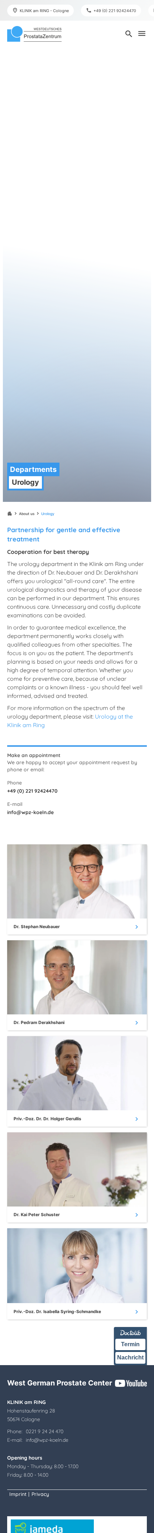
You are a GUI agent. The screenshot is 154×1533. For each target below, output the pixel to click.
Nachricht (130, 1357)
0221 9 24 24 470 (44, 1431)
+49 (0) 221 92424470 (32, 791)
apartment (9, 513)
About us (26, 513)
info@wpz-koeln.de (30, 812)
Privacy (40, 1494)
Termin (130, 1344)
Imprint (18, 1494)
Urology (47, 513)
